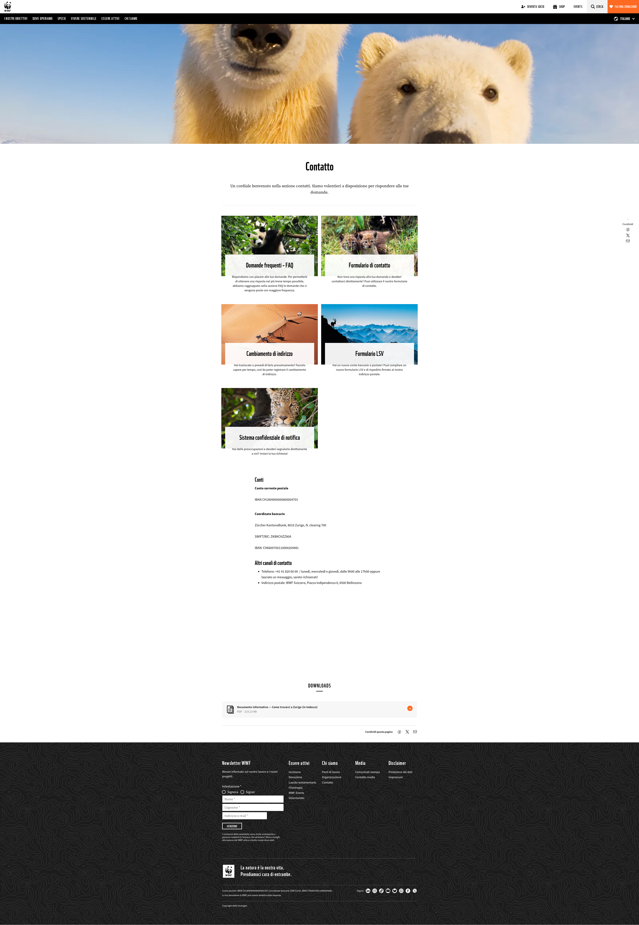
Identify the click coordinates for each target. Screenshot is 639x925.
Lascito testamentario (302, 782)
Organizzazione (331, 777)
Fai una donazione (626, 7)
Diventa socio (535, 7)
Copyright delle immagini (234, 906)
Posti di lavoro (331, 772)
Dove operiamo (43, 18)
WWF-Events (296, 793)
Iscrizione (295, 772)
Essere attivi (111, 18)
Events (578, 7)
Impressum (396, 777)
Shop (562, 7)
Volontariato (296, 798)
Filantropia (295, 788)
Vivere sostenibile (84, 18)
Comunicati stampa (367, 772)
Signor (250, 792)
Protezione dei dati (400, 772)
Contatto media (365, 777)
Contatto (327, 782)
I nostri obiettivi (16, 18)
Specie (62, 18)
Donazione (295, 777)
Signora (232, 792)
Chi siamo (131, 18)
